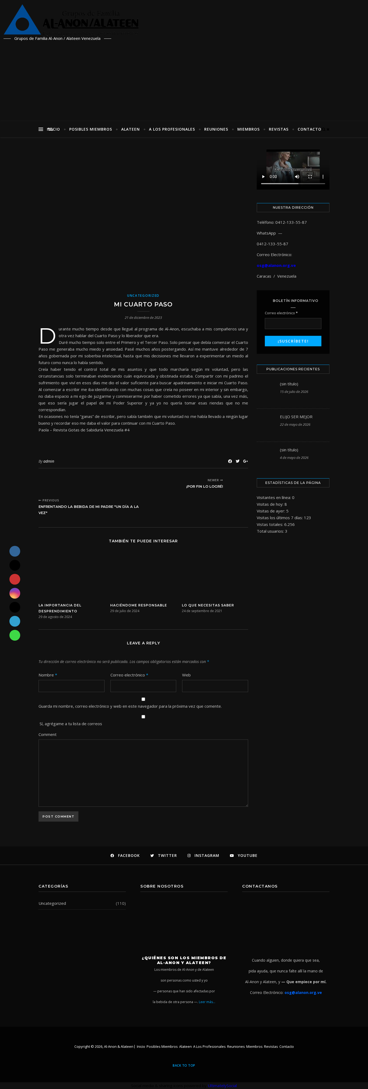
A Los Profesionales (172, 129)
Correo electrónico (129, 675)
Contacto (309, 129)
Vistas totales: (270, 524)
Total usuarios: (271, 531)
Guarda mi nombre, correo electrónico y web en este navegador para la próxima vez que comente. (130, 706)
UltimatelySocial (222, 1085)
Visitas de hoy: (270, 504)
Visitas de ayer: (271, 511)
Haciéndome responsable (138, 605)
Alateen (130, 129)
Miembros (248, 129)
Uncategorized (143, 295)
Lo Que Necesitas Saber (208, 605)
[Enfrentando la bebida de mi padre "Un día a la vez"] (49, 484)
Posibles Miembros (90, 129)
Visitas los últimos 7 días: (280, 517)
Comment (48, 734)
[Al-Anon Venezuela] (251, 20)
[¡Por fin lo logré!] (238, 484)
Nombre (48, 675)
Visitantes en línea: (274, 497)
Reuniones (216, 129)
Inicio (53, 129)
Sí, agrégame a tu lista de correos (70, 723)
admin (48, 461)
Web (186, 675)
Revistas (279, 129)
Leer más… (207, 1002)
